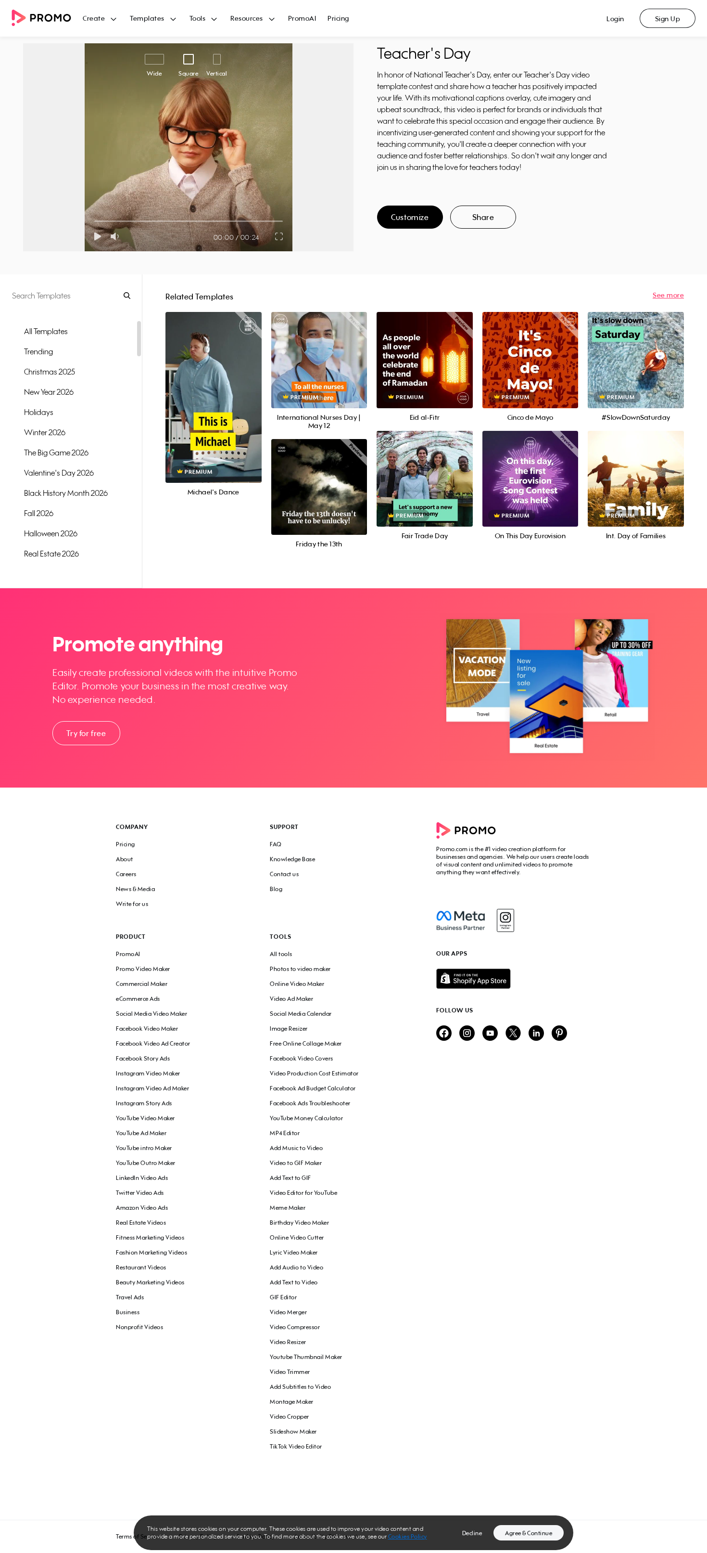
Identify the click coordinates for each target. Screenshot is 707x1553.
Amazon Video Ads (142, 1207)
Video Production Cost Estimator (314, 1073)
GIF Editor (283, 1297)
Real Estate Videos (141, 1222)
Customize (410, 217)
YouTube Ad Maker (141, 1133)
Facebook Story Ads (143, 1058)
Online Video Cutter (297, 1237)
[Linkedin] (536, 1033)
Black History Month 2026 (66, 493)
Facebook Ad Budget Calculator (313, 1088)
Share (483, 217)
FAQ (276, 844)
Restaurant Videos (141, 1267)
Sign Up (668, 18)
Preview (213, 387)
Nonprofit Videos (139, 1327)
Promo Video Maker (143, 968)
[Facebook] (460, 920)
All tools (281, 954)
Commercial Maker (141, 983)
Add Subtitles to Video (300, 1386)
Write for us (132, 903)
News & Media (135, 889)
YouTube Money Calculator (306, 1118)
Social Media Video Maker (151, 1013)
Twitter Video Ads (140, 1192)
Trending (38, 351)
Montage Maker (292, 1401)
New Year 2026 (49, 392)
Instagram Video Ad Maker (152, 1088)
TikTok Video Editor (296, 1446)
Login (615, 18)
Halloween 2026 (50, 533)
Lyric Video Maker (294, 1252)
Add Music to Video (296, 1148)
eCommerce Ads (138, 998)
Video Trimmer (290, 1371)
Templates (147, 18)
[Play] (97, 236)
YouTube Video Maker (145, 1118)
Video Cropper (289, 1416)
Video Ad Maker (291, 998)
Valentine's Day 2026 (59, 473)
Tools (197, 18)
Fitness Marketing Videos (150, 1237)
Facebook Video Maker (147, 1028)
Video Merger (288, 1312)
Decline (472, 1533)
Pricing (338, 18)
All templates (46, 331)
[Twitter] (513, 1033)
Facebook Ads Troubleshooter (310, 1103)
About (124, 859)
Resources (246, 18)
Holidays (38, 412)
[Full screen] (279, 236)
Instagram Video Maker (148, 1073)
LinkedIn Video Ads (142, 1177)
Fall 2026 (38, 513)
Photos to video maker (300, 968)
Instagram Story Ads (144, 1103)
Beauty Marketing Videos (150, 1282)
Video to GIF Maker (296, 1162)
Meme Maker (287, 1207)
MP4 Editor (285, 1133)
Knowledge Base (292, 859)
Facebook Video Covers (301, 1058)
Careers (126, 874)
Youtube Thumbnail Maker (306, 1356)
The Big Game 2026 (56, 452)
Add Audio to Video (296, 1267)
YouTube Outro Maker (146, 1162)
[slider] (94, 221)
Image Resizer (289, 1028)
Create (94, 18)
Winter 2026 (44, 432)
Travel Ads (130, 1297)
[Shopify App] (513, 979)
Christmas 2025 (49, 371)
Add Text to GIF (290, 1177)
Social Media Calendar (301, 1013)
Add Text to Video (294, 1282)
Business (127, 1312)
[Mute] (117, 236)
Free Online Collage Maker (306, 1043)
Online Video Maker (297, 983)
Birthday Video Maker (299, 1222)
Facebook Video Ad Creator (153, 1043)
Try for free (86, 733)
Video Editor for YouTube (303, 1192)
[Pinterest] (559, 1033)
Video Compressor (295, 1327)
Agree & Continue (528, 1533)
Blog (276, 889)
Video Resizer (288, 1342)
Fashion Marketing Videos (151, 1252)
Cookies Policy (407, 1536)
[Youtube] (490, 1033)
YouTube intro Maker (144, 1148)
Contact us (284, 874)
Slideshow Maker (293, 1431)
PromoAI (302, 18)
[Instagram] (505, 920)
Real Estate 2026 (51, 553)
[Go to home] (47, 18)
